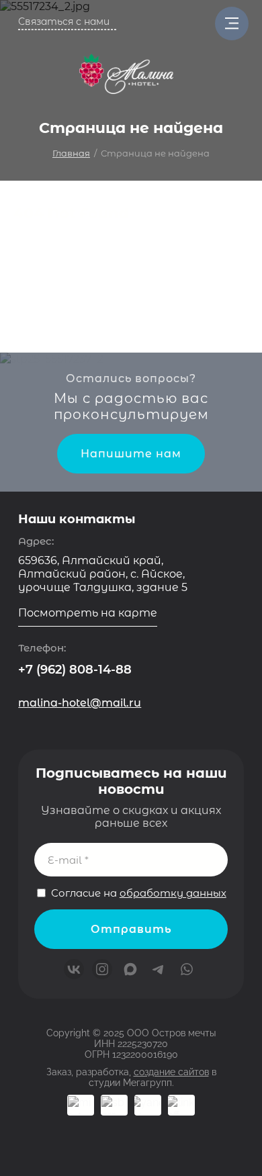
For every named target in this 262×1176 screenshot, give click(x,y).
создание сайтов (171, 1072)
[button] (67, 23)
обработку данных (173, 893)
